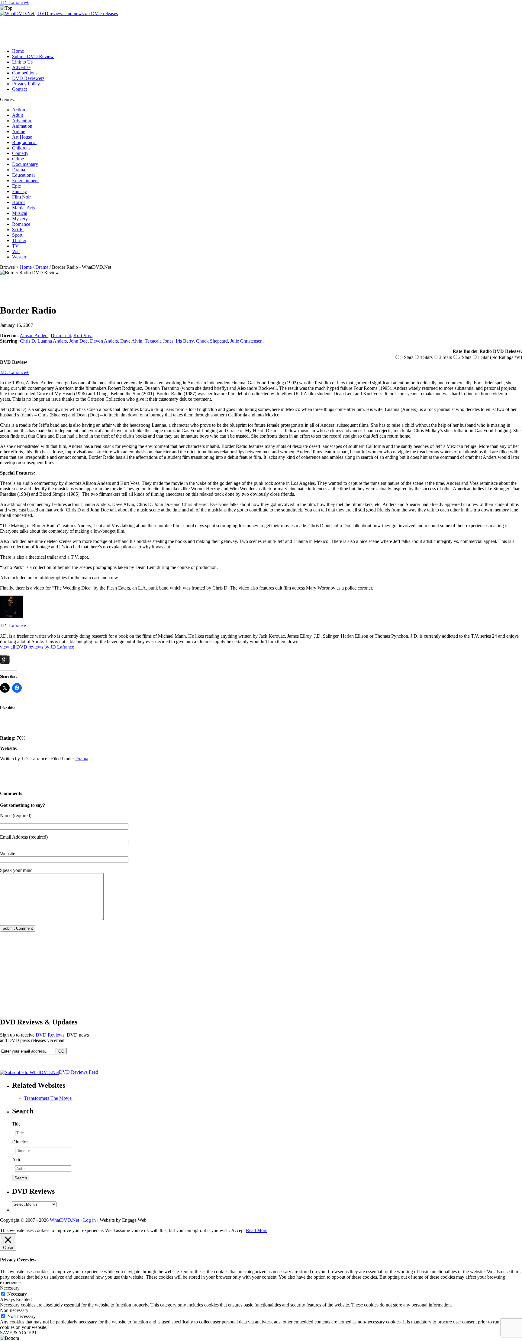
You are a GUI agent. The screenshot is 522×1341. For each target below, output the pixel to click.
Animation (22, 126)
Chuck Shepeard (212, 340)
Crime (18, 158)
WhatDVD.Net (64, 1220)
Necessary (17, 1294)
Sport (17, 235)
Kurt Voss (82, 335)
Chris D (27, 340)
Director (20, 1141)
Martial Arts (23, 207)
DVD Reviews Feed (78, 1072)
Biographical (24, 142)
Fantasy (19, 191)
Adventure (22, 120)
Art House (22, 137)
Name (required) (15, 815)
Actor (17, 1159)
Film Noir (21, 196)
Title (16, 1123)
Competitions (24, 72)
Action (18, 109)
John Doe (78, 340)
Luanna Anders (52, 340)
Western (19, 256)
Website (7, 853)
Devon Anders (104, 340)
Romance (21, 224)
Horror (18, 202)
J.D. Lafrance (13, 2)
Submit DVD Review (33, 56)
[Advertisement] (110, 30)
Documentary (25, 164)
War (16, 251)
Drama (18, 169)
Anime (18, 131)
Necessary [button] (10, 1287)
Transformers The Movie (48, 1098)
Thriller (19, 240)
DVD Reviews (50, 1034)
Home (18, 51)
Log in (89, 1220)
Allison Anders (34, 335)
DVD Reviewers (28, 78)
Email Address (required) (24, 837)
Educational (23, 175)
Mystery (20, 218)
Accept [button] (238, 1230)
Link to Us (22, 61)
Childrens (21, 147)
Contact (19, 89)
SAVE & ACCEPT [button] (18, 1332)
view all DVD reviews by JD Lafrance (37, 646)
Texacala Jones (159, 340)
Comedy (20, 153)
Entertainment (25, 180)
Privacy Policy (26, 83)
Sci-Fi (18, 229)
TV (15, 245)
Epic (16, 186)
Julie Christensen (246, 340)
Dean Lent (61, 335)
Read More (256, 1230)
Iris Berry (185, 340)
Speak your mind (16, 870)
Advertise (21, 67)
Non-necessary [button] (14, 1310)
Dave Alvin (131, 340)
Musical (19, 213)
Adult (17, 115)
